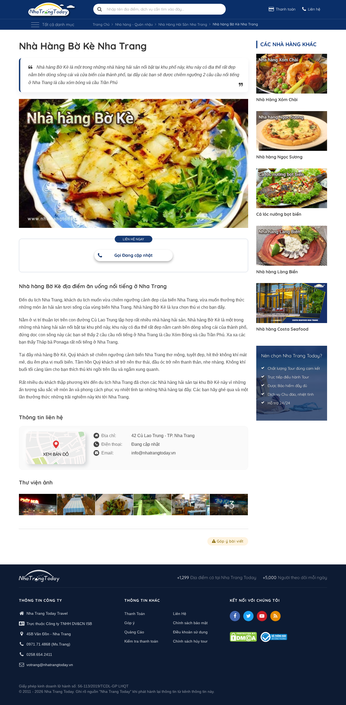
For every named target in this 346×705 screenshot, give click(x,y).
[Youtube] (262, 616)
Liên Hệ (179, 613)
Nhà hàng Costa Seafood (282, 329)
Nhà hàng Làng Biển (277, 271)
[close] (332, 60)
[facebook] (235, 616)
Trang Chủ (101, 24)
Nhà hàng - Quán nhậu (134, 24)
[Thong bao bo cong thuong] (274, 636)
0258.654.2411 (39, 654)
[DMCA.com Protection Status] (243, 636)
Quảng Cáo (134, 632)
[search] (99, 9)
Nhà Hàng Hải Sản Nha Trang (182, 24)
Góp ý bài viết (230, 541)
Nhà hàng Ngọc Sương (279, 156)
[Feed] (275, 616)
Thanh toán (285, 9)
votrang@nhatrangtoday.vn (49, 665)
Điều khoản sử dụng (190, 632)
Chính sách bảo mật (190, 623)
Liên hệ (314, 9)
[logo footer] (39, 576)
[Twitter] (248, 616)
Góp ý (129, 623)
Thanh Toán (134, 613)
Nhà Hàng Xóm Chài (277, 99)
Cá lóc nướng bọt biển (278, 214)
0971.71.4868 (38, 644)
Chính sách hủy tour (190, 641)
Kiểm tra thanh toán (141, 641)
